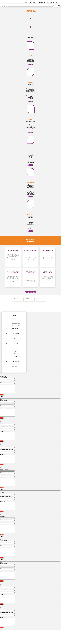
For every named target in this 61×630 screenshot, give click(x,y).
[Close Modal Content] (1, 373)
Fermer (2, 396)
